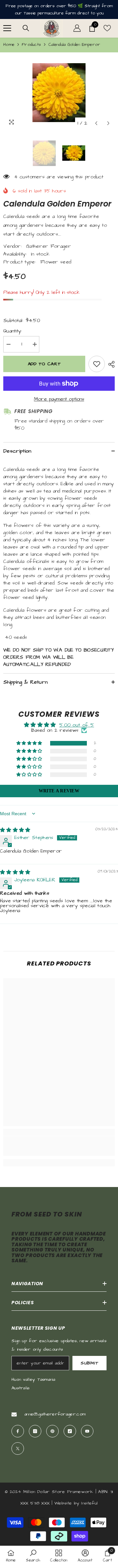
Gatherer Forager (48, 246)
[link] (59, 1146)
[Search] (26, 28)
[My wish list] (107, 28)
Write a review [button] (59, 790)
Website (63, 1503)
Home (8, 44)
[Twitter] (17, 1448)
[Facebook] (17, 1431)
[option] (59, 92)
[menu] (7, 28)
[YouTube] (87, 1431)
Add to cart (44, 364)
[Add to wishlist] (96, 364)
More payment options (59, 399)
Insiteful (89, 1503)
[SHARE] (110, 364)
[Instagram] (35, 1431)
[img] (15, 830)
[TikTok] (70, 1431)
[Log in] (77, 28)
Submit (89, 1363)
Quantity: (12, 331)
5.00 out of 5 (76, 725)
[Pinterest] (52, 1431)
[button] (96, 123)
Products (31, 44)
